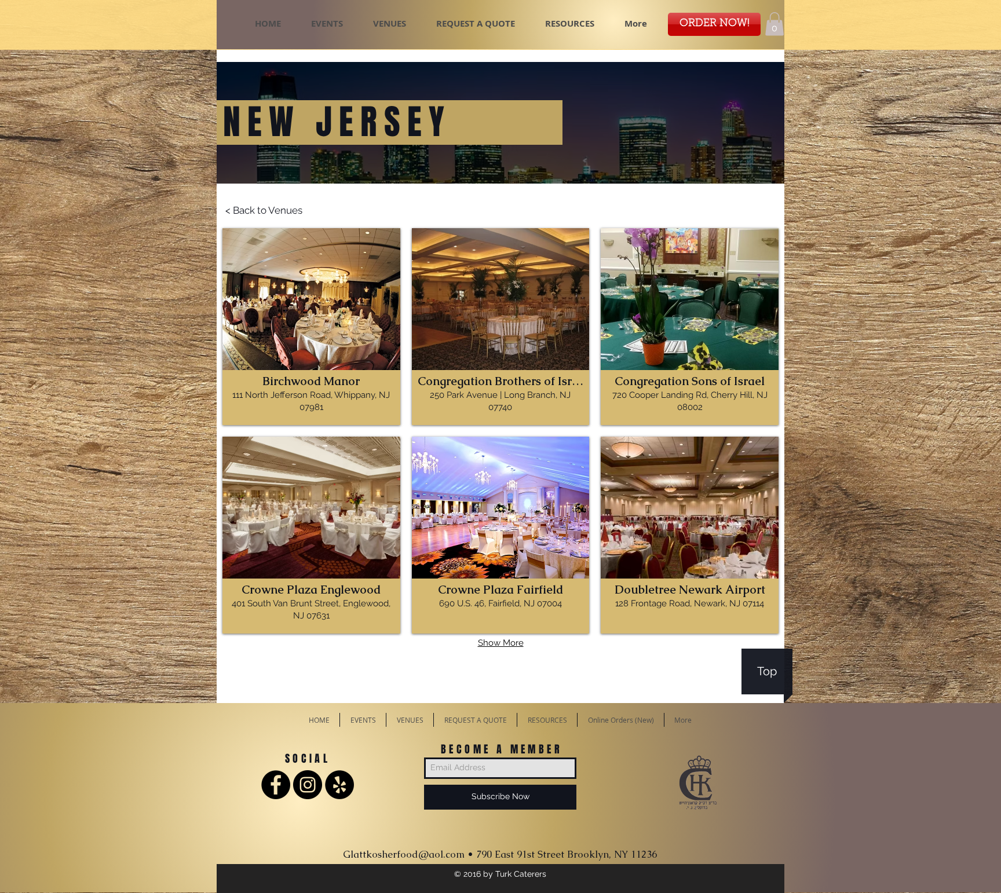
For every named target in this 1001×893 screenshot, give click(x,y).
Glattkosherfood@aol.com (404, 854)
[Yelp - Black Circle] (339, 784)
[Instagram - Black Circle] (307, 784)
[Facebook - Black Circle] (275, 784)
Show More (501, 643)
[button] (774, 24)
